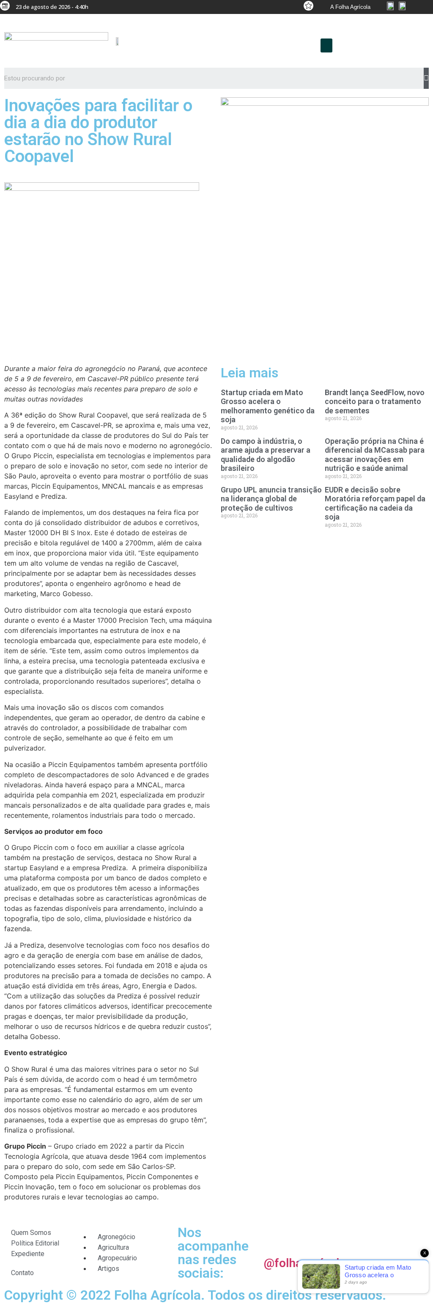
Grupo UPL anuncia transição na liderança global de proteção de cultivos (271, 498)
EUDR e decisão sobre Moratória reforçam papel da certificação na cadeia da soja (375, 503)
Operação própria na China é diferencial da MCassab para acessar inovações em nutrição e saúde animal (375, 455)
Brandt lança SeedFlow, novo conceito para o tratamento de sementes (375, 401)
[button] (326, 45)
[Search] (426, 78)
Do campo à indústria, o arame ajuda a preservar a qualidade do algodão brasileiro (265, 455)
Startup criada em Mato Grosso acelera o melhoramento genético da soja (268, 406)
